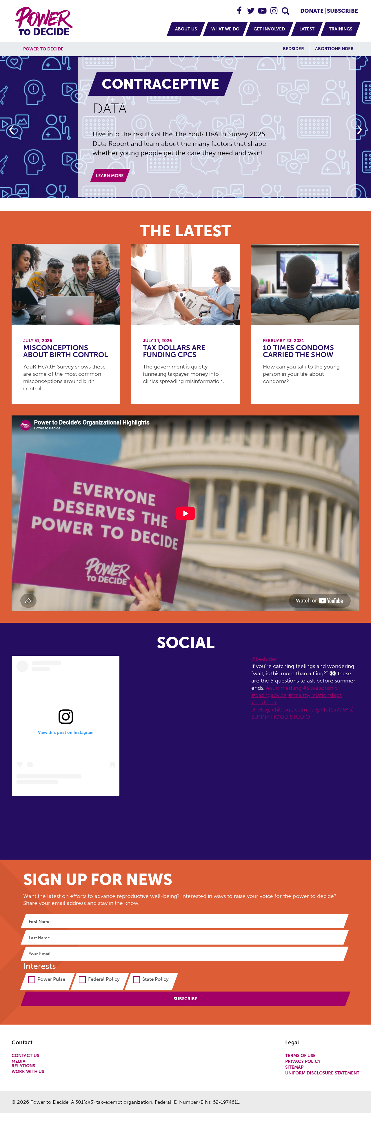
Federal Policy (104, 979)
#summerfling (283, 688)
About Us (186, 29)
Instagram (274, 8)
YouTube (262, 8)
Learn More (110, 175)
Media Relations (23, 1063)
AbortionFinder (334, 48)
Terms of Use (300, 1056)
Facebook (239, 8)
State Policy (155, 979)
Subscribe (342, 11)
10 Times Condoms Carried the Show (298, 351)
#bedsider (264, 702)
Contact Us (25, 1056)
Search (286, 8)
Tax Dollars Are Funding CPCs (174, 351)
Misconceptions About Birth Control (65, 351)
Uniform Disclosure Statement (322, 1073)
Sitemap (294, 1067)
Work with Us (28, 1072)
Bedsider (293, 48)
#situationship (320, 688)
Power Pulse (51, 979)
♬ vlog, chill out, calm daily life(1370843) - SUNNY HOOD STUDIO (304, 713)
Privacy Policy (303, 1061)
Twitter (251, 8)
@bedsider (264, 659)
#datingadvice (269, 695)
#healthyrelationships (315, 695)
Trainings (340, 29)
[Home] (45, 20)
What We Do (225, 29)
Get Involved (269, 29)
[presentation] (11, 130)
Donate (311, 11)
